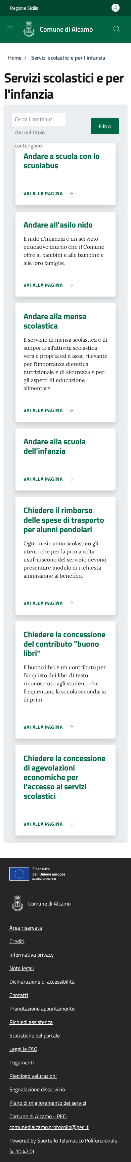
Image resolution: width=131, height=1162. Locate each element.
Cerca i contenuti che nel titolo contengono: (34, 132)
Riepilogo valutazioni (33, 1076)
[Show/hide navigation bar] (10, 29)
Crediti (17, 941)
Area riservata (25, 928)
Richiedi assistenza (31, 1022)
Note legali (21, 968)
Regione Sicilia (24, 7)
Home (14, 58)
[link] (50, 193)
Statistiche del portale (34, 1035)
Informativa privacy (31, 955)
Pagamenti (21, 1062)
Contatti (18, 995)
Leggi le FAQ (23, 1049)
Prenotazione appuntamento (42, 1008)
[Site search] (117, 29)
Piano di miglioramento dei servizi (47, 1103)
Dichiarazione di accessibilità (42, 982)
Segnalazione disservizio (37, 1089)
